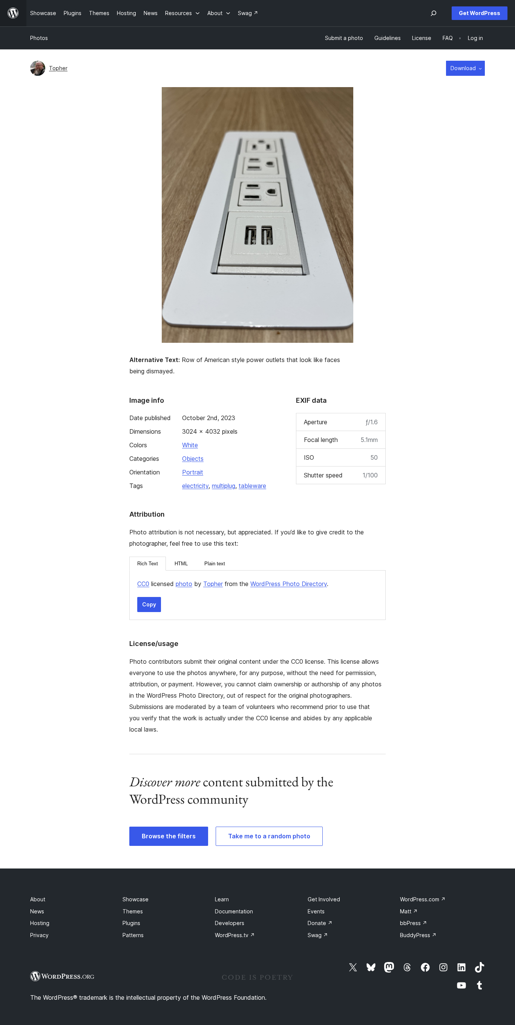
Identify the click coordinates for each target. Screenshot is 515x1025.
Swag (318, 935)
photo (184, 584)
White (190, 445)
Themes (133, 911)
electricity (195, 485)
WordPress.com (423, 899)
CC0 (143, 584)
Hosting (39, 923)
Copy (149, 604)
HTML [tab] (181, 563)
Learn (222, 899)
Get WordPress (479, 13)
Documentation (234, 911)
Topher (58, 68)
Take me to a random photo (269, 836)
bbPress (413, 923)
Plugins (131, 923)
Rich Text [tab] (147, 563)
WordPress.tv (235, 935)
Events (316, 911)
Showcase (136, 899)
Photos (39, 38)
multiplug (223, 485)
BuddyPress (418, 935)
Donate (320, 923)
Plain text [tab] (214, 563)
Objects (193, 458)
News (37, 911)
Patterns (133, 935)
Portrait (192, 472)
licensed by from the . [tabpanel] (232, 584)
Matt (409, 911)
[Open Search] (433, 13)
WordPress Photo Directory (288, 584)
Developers (229, 923)
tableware (252, 485)
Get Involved (324, 899)
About (37, 899)
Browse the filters (169, 836)
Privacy (39, 935)
